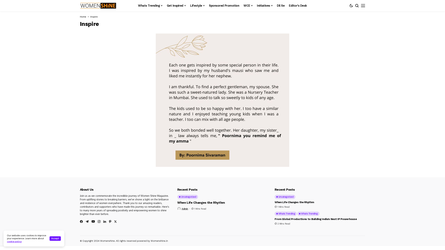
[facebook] (81, 221)
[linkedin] (104, 221)
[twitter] (115, 221)
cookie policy (14, 241)
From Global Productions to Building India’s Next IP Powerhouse (316, 219)
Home (83, 16)
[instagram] (99, 221)
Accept (55, 238)
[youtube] (93, 221)
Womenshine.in (159, 241)
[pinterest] (110, 221)
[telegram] (87, 221)
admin (185, 208)
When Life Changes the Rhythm (201, 202)
